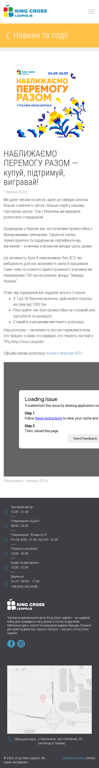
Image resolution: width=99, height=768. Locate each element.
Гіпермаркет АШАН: (25, 521)
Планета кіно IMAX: (24, 548)
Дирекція (17, 576)
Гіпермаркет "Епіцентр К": (29, 535)
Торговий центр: (22, 507)
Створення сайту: (73, 758)
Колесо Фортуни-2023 (64, 353)
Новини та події (40, 35)
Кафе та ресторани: (25, 562)
